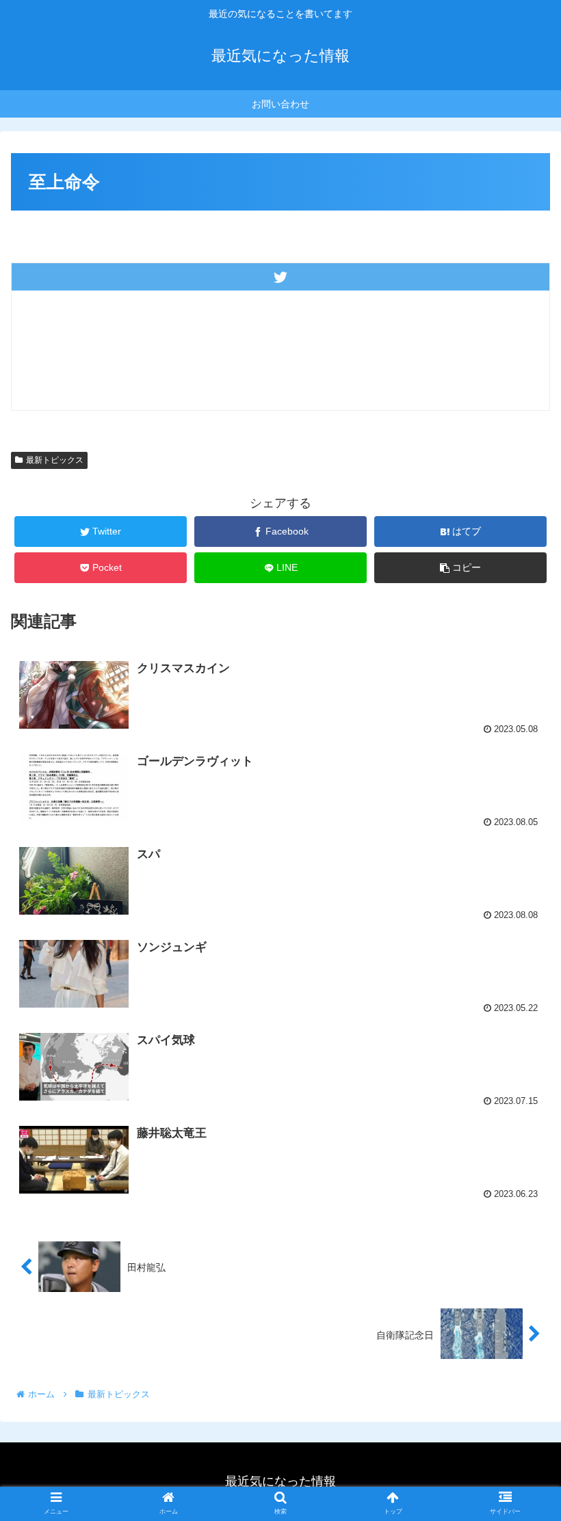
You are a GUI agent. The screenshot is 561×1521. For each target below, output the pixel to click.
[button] (519, 1244)
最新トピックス (54, 460)
